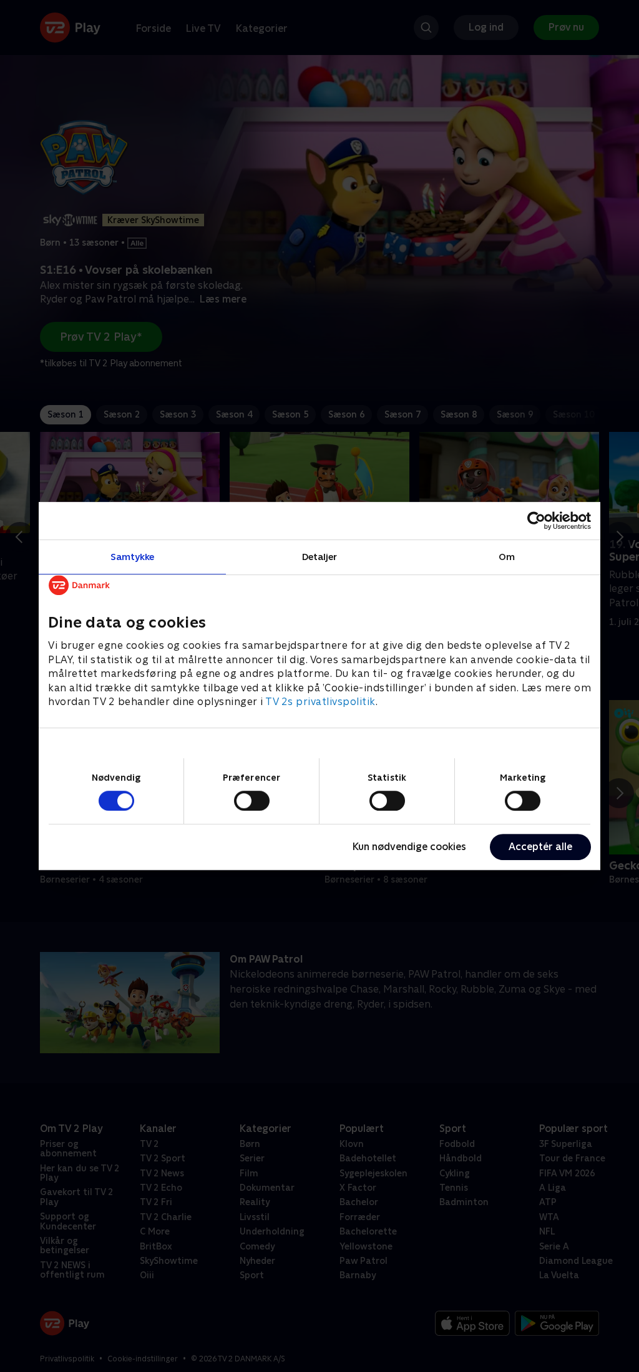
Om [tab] (507, 556)
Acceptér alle (540, 847)
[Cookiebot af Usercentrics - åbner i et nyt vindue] (536, 520)
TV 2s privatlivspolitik (320, 702)
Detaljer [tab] (320, 556)
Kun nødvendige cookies (409, 847)
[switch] (252, 801)
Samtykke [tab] (132, 556)
